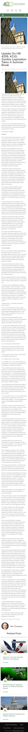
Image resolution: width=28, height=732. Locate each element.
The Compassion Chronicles (12, 619)
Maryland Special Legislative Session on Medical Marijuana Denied (13, 686)
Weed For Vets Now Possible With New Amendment (13, 658)
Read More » (6, 662)
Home (2, 47)
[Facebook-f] (7, 10)
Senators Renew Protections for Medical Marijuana (14, 715)
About (21, 725)
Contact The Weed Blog (11, 725)
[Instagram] (16, 10)
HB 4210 (17, 140)
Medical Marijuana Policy (10, 47)
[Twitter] (11, 10)
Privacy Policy (7, 728)
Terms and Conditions (18, 728)
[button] (2, 15)
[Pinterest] (20, 10)
